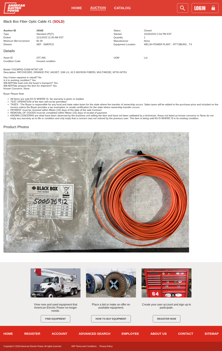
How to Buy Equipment (111, 318)
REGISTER (32, 333)
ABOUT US (158, 333)
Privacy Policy (106, 346)
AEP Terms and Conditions (84, 346)
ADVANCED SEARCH (94, 333)
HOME (8, 333)
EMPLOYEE (130, 333)
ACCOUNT (59, 333)
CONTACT (185, 333)
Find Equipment (55, 318)
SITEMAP (212, 333)
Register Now (166, 318)
